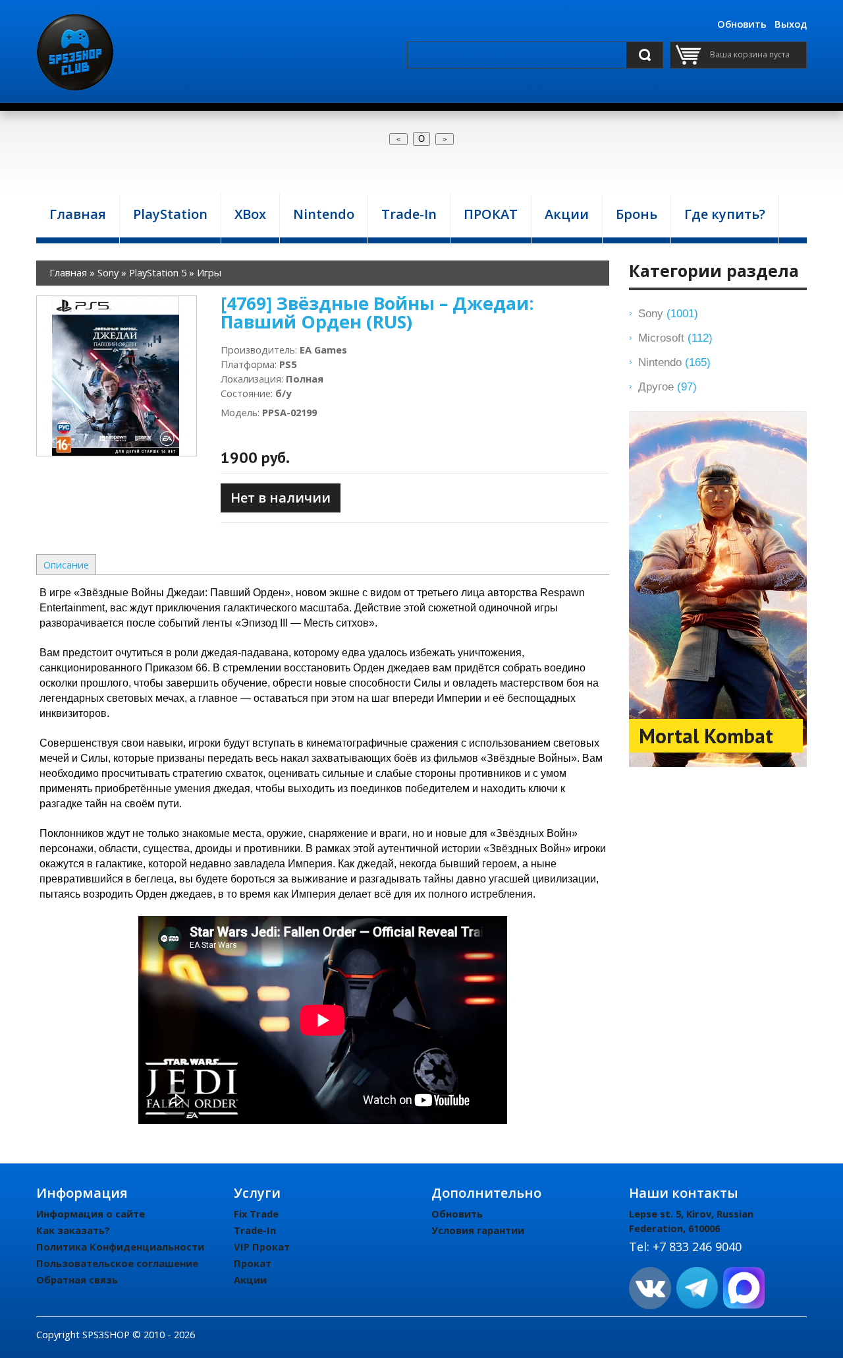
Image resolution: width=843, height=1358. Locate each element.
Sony (668, 313)
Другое (667, 386)
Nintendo (674, 362)
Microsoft (675, 337)
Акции (250, 1279)
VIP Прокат (262, 1246)
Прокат (252, 1263)
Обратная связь (77, 1279)
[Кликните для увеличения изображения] (116, 376)
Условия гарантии (477, 1230)
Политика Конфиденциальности (120, 1246)
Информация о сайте (90, 1213)
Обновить (742, 23)
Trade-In (255, 1230)
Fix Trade (256, 1213)
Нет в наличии (281, 498)
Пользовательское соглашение (117, 1263)
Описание (66, 564)
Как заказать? (73, 1230)
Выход (791, 23)
